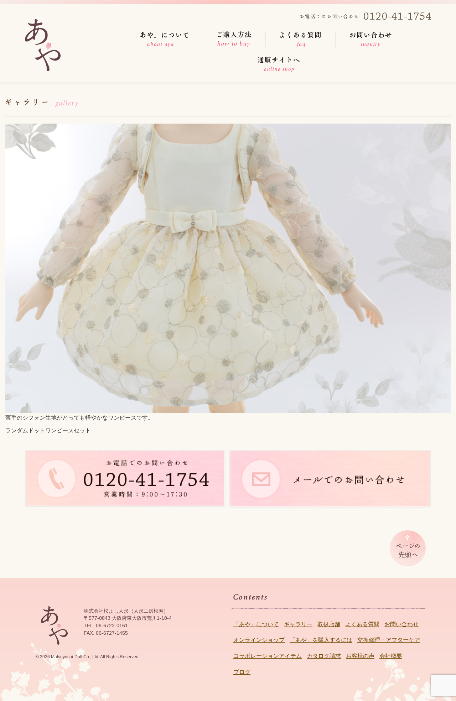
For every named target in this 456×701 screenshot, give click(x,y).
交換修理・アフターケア (388, 640)
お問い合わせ (401, 624)
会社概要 (390, 656)
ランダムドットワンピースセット (48, 430)
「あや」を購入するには (321, 640)
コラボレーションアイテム (267, 656)
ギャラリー (298, 624)
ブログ (241, 672)
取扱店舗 (328, 624)
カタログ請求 (324, 656)
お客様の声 (360, 656)
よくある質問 (362, 624)
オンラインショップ (259, 640)
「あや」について (256, 624)
